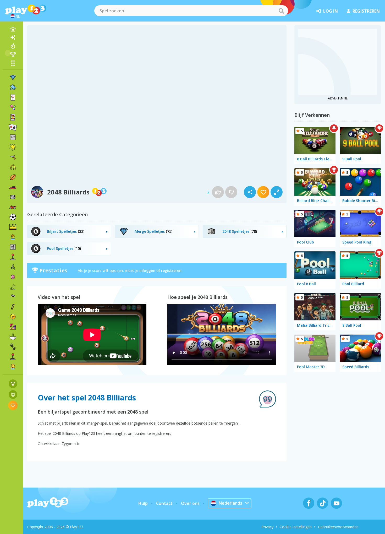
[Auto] (13, 187)
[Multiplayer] (13, 357)
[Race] (13, 297)
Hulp (143, 503)
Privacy (267, 526)
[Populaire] (13, 46)
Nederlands (230, 503)
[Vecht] (13, 167)
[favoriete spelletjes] (13, 405)
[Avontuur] (13, 317)
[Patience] (13, 127)
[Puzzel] (13, 87)
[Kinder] (13, 237)
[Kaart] (13, 117)
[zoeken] (281, 10)
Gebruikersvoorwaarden (338, 526)
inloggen (147, 270)
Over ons (190, 503)
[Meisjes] (13, 367)
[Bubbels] (13, 107)
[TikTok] (322, 503)
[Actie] (13, 267)
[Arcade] (13, 257)
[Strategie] (13, 227)
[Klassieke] (13, 287)
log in (330, 11)
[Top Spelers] (13, 54)
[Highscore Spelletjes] (13, 383)
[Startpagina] (13, 29)
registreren (366, 11)
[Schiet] (13, 157)
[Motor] (13, 207)
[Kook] (13, 337)
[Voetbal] (13, 217)
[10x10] (13, 137)
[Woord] (13, 247)
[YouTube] (336, 503)
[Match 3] (13, 77)
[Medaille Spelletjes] (13, 394)
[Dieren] (13, 347)
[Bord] (13, 197)
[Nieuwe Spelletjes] (13, 37)
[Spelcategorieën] (13, 63)
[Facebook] (308, 503)
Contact (164, 503)
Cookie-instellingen (296, 526)
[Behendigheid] (13, 307)
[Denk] (13, 277)
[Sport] (13, 177)
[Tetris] (13, 327)
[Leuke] (13, 147)
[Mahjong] (13, 97)
